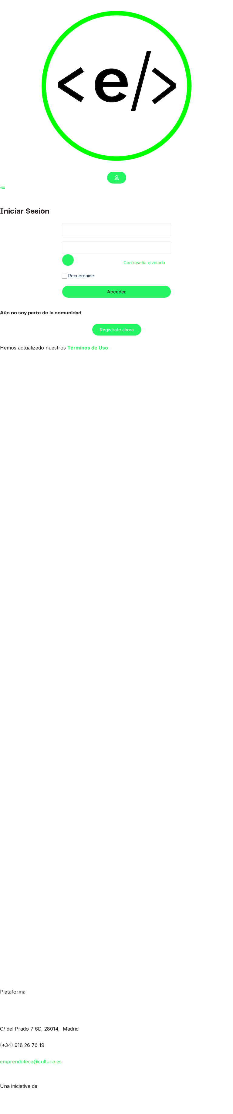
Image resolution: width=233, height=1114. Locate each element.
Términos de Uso (87, 348)
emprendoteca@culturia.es (31, 1061)
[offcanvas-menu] (2, 187)
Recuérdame (80, 275)
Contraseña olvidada (144, 262)
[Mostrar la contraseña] (68, 260)
